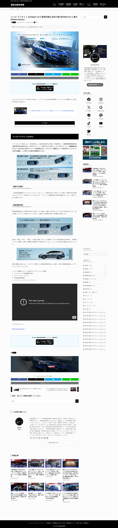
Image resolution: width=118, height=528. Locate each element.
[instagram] (39, 438)
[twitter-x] (36, 438)
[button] (19, 74)
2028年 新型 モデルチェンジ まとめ (95, 349)
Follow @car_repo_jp (41, 367)
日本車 (88, 265)
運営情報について (71, 523)
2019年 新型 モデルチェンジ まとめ (95, 319)
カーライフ (89, 302)
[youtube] (47, 438)
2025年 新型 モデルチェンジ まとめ (95, 339)
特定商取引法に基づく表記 (58, 523)
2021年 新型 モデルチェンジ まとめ (95, 325)
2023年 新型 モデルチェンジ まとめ (95, 332)
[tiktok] (42, 438)
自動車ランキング (90, 279)
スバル (14, 22)
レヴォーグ (62, 99)
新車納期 (88, 272)
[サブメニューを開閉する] (105, 265)
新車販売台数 (90, 275)
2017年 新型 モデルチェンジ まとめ (95, 312)
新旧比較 (88, 289)
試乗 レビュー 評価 (91, 292)
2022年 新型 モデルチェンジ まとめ (95, 329)
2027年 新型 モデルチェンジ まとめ (95, 346)
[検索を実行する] (77, 401)
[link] (31, 438)
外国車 (88, 269)
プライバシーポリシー (40, 523)
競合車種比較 (90, 285)
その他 (88, 309)
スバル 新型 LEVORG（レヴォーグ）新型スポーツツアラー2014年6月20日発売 (51, 111)
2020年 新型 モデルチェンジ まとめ (95, 322)
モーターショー (90, 305)
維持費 (88, 282)
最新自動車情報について (95, 84)
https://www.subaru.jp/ (18, 329)
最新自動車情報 (17, 5)
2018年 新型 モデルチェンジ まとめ (95, 315)
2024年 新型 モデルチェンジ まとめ (95, 336)
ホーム (31, 523)
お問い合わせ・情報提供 (82, 523)
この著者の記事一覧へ (53, 442)
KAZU (19, 427)
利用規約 (49, 523)
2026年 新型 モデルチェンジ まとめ (95, 342)
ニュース (88, 299)
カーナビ (88, 295)
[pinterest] (45, 438)
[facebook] (34, 438)
